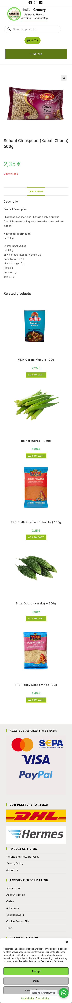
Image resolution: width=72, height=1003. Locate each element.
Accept (36, 971)
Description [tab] (36, 191)
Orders (10, 901)
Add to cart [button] (36, 375)
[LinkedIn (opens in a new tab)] (41, 2)
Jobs (9, 928)
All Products (29, 355)
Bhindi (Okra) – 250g (36, 441)
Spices (45, 355)
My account (13, 888)
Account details (15, 894)
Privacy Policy (42, 998)
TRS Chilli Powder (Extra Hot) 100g (36, 522)
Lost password (15, 914)
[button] (67, 942)
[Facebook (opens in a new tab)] (30, 2)
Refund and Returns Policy (22, 856)
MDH (38, 355)
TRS (45, 518)
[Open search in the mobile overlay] (33, 29)
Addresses (12, 908)
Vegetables (42, 436)
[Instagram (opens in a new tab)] (35, 2)
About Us (12, 870)
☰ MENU (36, 54)
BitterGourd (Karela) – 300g (36, 603)
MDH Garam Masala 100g (36, 359)
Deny (36, 980)
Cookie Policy (27, 998)
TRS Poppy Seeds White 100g (36, 685)
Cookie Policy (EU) (17, 921)
